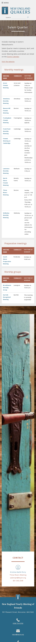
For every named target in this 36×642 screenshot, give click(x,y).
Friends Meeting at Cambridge (6, 141)
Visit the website (8, 62)
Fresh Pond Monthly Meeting (6, 131)
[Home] (18, 13)
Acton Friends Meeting (6, 85)
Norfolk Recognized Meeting (7, 297)
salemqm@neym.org (18, 578)
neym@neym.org (18, 634)
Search (8, 17)
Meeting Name (6, 77)
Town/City (18, 76)
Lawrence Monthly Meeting (6, 171)
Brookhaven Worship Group (7, 287)
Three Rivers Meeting (6, 192)
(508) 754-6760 (18, 623)
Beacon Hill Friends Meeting (6, 110)
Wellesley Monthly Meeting (6, 215)
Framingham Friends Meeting (7, 120)
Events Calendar (13, 57)
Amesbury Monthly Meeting (6, 101)
